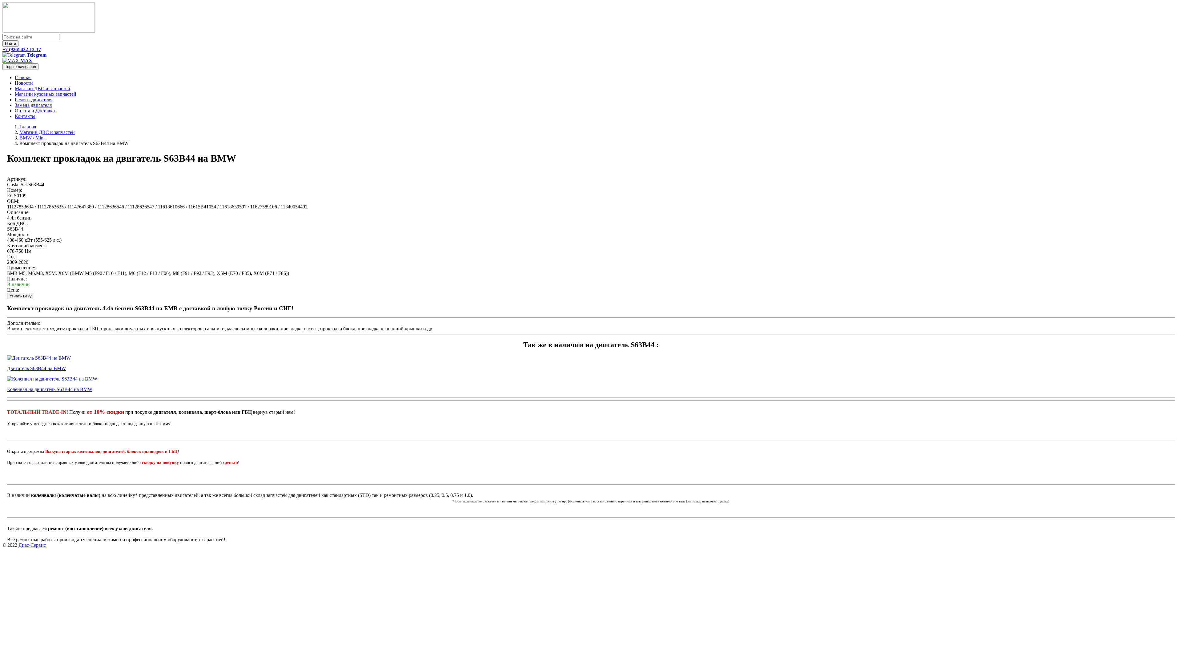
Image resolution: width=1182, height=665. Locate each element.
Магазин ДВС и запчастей (42, 88)
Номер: (14, 190)
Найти (10, 43)
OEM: (13, 201)
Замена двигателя (33, 105)
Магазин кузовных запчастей (45, 94)
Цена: (13, 289)
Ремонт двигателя (33, 99)
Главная (23, 77)
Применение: (21, 267)
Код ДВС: (17, 223)
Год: (11, 256)
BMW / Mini (32, 137)
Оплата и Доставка (35, 110)
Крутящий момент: (27, 245)
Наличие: (17, 278)
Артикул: (16, 179)
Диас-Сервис (32, 545)
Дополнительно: (24, 323)
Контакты (25, 116)
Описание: (18, 212)
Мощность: (18, 234)
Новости (24, 83)
